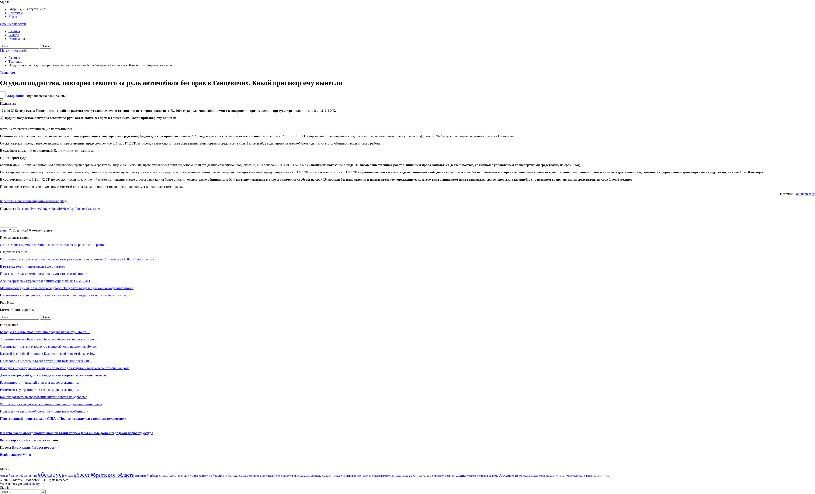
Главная (14, 31)
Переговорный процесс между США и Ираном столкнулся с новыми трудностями (63, 418)
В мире (13, 35)
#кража (270, 475)
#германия (140, 475)
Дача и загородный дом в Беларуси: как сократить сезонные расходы (53, 375)
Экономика (16, 39)
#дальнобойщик (179, 475)
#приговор (53, 201)
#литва (294, 475)
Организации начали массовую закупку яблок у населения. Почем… (50, 346)
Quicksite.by (31, 484)
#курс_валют (282, 475)
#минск (316, 475)
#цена (580, 475)
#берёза (69, 475)
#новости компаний (402, 475)
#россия (505, 475)
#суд (64, 201)
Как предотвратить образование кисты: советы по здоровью (43, 397)
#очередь (417, 476)
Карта (12, 16)
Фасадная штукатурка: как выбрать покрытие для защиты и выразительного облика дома (64, 368)
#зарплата (220, 475)
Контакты (15, 13)
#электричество (601, 475)
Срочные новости (13, 24)
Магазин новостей (13, 50)
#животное (205, 475)
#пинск (436, 475)
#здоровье (233, 476)
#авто (13, 475)
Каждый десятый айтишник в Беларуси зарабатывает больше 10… (48, 353)
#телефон (550, 476)
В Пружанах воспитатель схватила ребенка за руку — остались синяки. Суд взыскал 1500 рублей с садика (77, 259)
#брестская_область (14, 201)
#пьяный (483, 475)
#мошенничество (351, 475)
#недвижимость (381, 475)
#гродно (163, 475)
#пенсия (427, 475)
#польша (458, 475)
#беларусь (51, 474)
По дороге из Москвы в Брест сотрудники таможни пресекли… (46, 361)
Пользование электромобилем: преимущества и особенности (44, 411)
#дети (194, 475)
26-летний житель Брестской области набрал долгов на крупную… (48, 339)
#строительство (530, 476)
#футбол (571, 475)
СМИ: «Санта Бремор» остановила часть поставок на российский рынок (52, 245)
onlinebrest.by (805, 194)
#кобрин (243, 475)
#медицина (304, 475)
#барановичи (28, 475)
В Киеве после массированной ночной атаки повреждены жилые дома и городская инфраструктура (76, 433)
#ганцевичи (37, 201)
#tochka (4, 475)
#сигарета (516, 475)
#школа (588, 475)
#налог (367, 475)
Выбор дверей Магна (16, 454)
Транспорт (7, 72)
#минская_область (331, 475)
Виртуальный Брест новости (34, 447)
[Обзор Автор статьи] (8, 226)
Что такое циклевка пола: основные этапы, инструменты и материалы (51, 404)
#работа (493, 475)
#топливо (561, 475)
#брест (82, 475)
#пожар (446, 475)
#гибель (152, 475)
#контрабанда (257, 475)
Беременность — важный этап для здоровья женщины (39, 382)
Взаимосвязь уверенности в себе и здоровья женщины (39, 390)
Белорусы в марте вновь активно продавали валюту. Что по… (45, 332)
